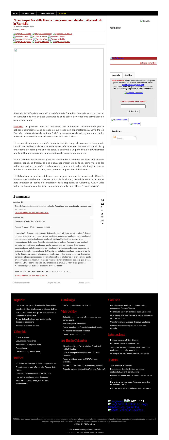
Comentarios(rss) (46, 13)
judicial (22, 30)
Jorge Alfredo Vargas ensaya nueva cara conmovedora (32, 382)
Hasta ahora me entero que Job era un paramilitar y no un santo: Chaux (131, 383)
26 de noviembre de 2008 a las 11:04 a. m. (32, 213)
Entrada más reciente (21, 283)
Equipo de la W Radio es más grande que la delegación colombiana (33, 320)
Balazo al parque (22, 337)
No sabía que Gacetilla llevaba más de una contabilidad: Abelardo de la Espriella (57, 21)
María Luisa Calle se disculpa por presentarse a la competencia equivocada (36, 314)
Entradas (119, 138)
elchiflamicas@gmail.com (133, 85)
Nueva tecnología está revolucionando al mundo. (82, 327)
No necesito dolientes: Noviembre (76, 331)
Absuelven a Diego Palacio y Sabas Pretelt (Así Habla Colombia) (82, 347)
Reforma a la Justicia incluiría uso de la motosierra (130, 388)
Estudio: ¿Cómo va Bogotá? (74, 334)
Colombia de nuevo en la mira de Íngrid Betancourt (130, 312)
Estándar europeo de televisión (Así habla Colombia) (84, 369)
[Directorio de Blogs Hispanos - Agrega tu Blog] (130, 407)
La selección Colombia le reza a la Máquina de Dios (36, 309)
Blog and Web (85, 432)
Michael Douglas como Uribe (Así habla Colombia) (83, 365)
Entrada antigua (84, 283)
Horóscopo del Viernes (72, 305)
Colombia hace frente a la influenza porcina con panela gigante (82, 318)
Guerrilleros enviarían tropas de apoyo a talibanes (130, 322)
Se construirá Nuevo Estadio (27, 325)
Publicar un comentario (102, 211)
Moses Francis (94, 429)
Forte (75, 429)
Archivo (128, 75)
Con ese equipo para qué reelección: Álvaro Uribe (36, 305)
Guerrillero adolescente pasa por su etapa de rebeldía (128, 327)
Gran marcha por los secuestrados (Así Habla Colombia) (81, 354)
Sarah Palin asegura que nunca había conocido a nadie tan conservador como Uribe (130, 348)
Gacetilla (18, 126)
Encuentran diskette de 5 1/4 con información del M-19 (131, 377)
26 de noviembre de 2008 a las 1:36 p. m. (31, 275)
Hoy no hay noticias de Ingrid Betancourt (32, 377)
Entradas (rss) (28, 13)
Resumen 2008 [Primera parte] (28, 352)
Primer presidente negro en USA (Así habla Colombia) (80, 360)
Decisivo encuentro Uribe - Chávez (124, 340)
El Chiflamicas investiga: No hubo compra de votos (36, 363)
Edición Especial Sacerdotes (74, 324)
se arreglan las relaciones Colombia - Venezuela (129, 354)
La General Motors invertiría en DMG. (125, 344)
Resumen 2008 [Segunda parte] (28, 344)
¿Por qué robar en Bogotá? (121, 365)
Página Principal (54, 283)
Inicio (15, 13)
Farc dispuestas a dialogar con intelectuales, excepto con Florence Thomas (128, 306)
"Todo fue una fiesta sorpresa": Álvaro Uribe (33, 374)
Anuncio (116, 75)
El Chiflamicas (88, 424)
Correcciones (21, 348)
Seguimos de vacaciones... (26, 341)
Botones (62, 13)
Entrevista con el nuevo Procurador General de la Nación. (35, 368)
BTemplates (99, 432)
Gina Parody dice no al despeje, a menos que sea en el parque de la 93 (131, 316)
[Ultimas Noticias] (117, 58)
